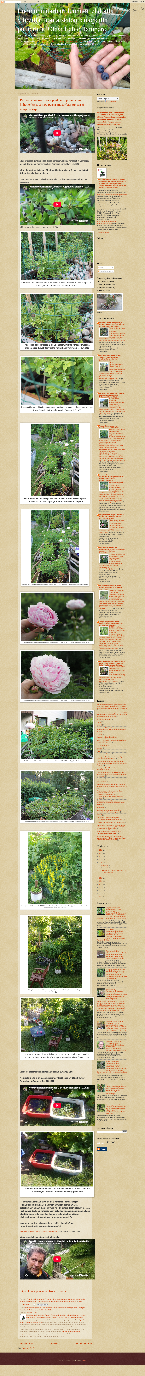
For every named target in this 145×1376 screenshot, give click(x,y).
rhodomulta (100, 807)
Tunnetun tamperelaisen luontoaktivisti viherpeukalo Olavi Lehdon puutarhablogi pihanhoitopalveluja (111, 477)
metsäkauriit (101, 779)
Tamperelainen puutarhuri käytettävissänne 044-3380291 (109, 427)
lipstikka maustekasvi (104, 754)
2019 (101, 884)
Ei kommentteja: (25, 1304)
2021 (101, 878)
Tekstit (101, 267)
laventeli (99, 748)
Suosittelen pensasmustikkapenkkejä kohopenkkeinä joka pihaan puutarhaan (109, 818)
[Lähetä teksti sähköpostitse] (34, 1304)
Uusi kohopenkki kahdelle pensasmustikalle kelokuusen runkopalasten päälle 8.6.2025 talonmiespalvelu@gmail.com (111, 827)
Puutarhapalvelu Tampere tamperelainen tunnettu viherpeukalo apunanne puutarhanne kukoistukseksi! (112, 550)
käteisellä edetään (103, 745)
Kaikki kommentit (105, 271)
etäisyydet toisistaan (103, 719)
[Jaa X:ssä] (42, 1305)
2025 (101, 853)
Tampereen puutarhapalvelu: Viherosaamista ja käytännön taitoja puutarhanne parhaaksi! (111, 623)
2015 (101, 890)
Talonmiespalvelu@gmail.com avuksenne (110, 822)
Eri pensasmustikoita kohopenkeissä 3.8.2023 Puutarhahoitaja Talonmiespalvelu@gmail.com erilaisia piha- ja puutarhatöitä (112, 714)
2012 (101, 894)
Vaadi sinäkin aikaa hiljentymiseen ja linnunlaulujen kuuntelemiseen (109, 832)
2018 (101, 887)
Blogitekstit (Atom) (28, 1348)
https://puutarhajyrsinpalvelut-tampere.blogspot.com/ (59, 41)
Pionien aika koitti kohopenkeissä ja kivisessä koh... (114, 871)
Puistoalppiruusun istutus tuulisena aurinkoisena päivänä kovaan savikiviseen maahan (110, 802)
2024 (101, 856)
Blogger (83, 1360)
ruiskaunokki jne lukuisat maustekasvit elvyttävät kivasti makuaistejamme (109, 811)
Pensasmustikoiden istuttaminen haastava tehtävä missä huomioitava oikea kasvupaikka (112, 785)
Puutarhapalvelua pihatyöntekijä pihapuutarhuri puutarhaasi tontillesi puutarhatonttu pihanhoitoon (112, 324)
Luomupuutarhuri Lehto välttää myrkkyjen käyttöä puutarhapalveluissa (110, 757)
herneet (99, 725)
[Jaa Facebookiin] (45, 1305)
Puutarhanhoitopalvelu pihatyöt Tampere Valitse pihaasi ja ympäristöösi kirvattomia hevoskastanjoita (110, 358)
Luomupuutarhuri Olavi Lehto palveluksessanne (106, 768)
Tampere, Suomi (31, 1312)
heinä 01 (106, 868)
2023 (101, 859)
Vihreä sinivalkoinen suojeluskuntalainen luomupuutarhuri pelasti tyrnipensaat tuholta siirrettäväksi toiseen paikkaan (111, 838)
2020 (101, 881)
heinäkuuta (105, 865)
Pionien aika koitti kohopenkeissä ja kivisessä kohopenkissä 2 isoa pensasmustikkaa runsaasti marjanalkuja (52, 104)
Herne (99, 722)
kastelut (99, 734)
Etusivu (54, 1343)
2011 (101, 897)
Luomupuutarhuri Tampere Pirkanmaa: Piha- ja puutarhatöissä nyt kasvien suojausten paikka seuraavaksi (112, 774)
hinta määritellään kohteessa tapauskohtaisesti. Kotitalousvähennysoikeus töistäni (112, 729)
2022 (101, 863)
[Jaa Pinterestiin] (47, 1305)
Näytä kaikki (124, 695)
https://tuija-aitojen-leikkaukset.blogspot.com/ (112, 195)
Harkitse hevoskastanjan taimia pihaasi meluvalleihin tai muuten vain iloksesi (110, 587)
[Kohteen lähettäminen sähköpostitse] (38, 1305)
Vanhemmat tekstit (84, 1343)
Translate (113, 101)
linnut (98, 751)
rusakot (99, 815)
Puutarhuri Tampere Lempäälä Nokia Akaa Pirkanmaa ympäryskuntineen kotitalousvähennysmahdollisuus (112, 663)
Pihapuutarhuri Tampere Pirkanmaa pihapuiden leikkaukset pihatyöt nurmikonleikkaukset (111, 516)
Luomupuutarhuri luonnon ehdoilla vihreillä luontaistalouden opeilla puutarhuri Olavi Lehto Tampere (66, 19)
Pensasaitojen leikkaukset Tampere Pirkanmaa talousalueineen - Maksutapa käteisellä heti (111, 395)
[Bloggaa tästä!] (40, 1305)
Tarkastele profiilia (103, 232)
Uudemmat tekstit (25, 1343)
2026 (101, 850)
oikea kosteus (101, 782)
